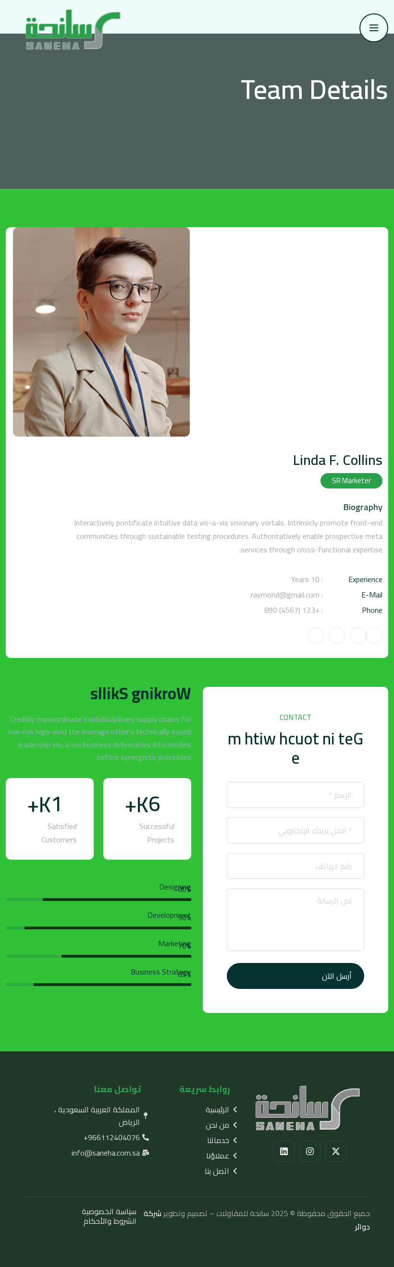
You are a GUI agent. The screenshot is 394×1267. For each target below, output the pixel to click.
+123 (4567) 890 (292, 610)
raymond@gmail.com (285, 594)
